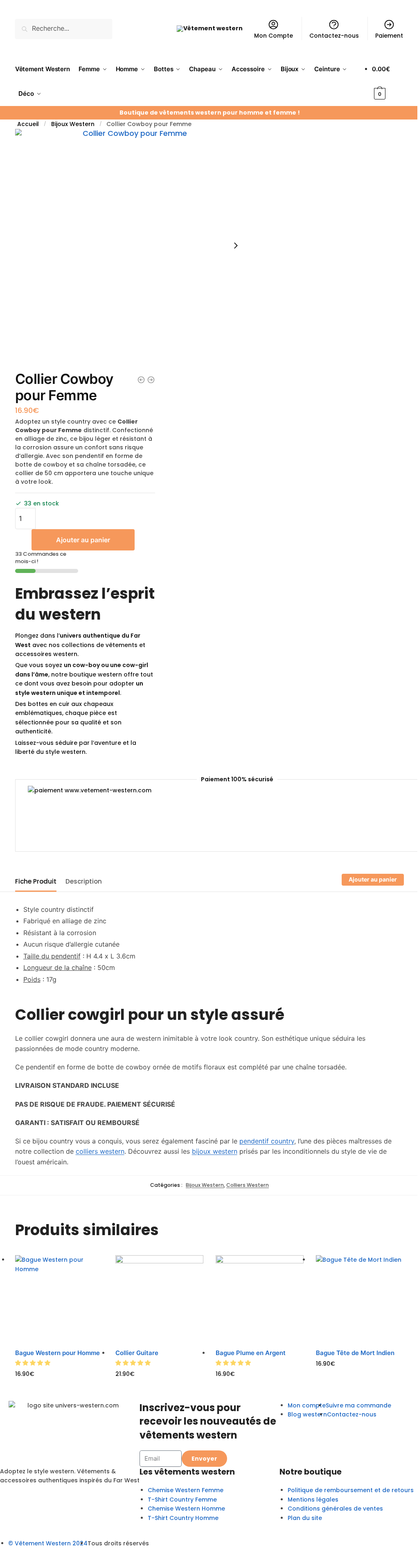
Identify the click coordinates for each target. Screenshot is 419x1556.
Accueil (28, 124)
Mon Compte (273, 36)
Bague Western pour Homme (57, 1353)
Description (83, 881)
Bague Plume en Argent (251, 1353)
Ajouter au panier (83, 540)
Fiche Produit (35, 881)
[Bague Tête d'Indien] (141, 380)
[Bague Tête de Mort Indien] (360, 1299)
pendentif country (266, 1141)
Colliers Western (247, 1185)
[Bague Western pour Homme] (59, 1299)
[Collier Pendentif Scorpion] (151, 380)
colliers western (100, 1151)
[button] (33, 1363)
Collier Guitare (136, 1353)
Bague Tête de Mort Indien (355, 1353)
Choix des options (59, 1386)
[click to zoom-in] (131, 245)
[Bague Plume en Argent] (260, 1299)
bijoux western (214, 1151)
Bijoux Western (73, 124)
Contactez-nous (334, 36)
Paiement (389, 36)
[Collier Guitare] (159, 1299)
